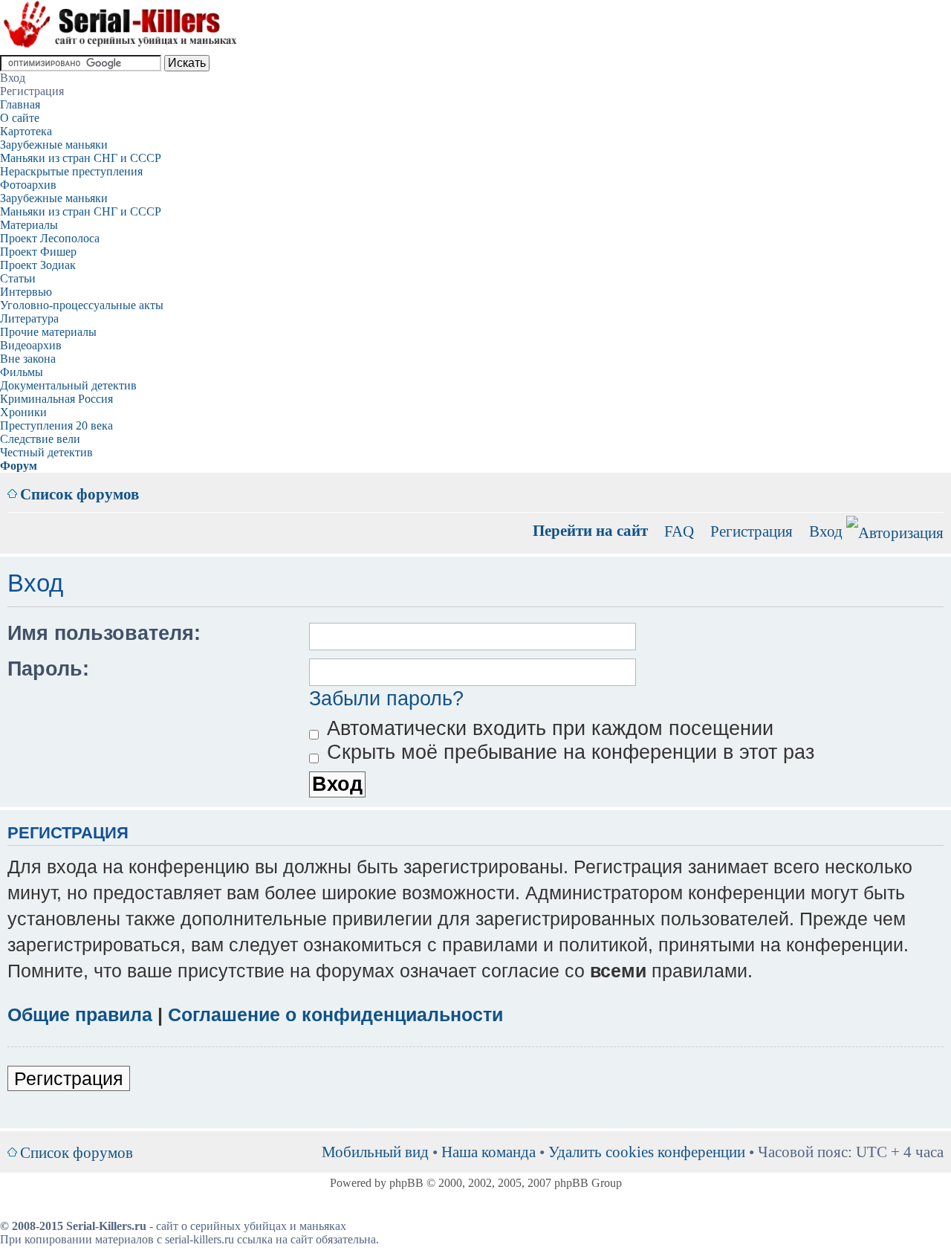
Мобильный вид (910, 483)
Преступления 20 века (56, 425)
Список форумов (79, 493)
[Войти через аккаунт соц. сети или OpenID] (895, 530)
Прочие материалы (48, 332)
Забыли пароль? (386, 698)
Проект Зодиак (38, 265)
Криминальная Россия (56, 398)
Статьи (18, 278)
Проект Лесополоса (50, 238)
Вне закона (28, 358)
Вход (826, 531)
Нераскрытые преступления (71, 171)
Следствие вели (40, 439)
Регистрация (751, 531)
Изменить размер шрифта (933, 483)
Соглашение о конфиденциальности (335, 1014)
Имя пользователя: (104, 633)
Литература (29, 318)
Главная (20, 104)
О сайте (19, 117)
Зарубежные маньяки (54, 144)
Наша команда (488, 1151)
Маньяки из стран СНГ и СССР (80, 158)
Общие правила (79, 1014)
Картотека (26, 131)
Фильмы (21, 372)
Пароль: (48, 669)
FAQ (679, 531)
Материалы (29, 225)
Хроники (23, 412)
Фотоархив (28, 184)
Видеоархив (31, 345)
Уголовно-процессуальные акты (81, 305)
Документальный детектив (68, 385)
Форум (18, 465)
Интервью (26, 291)
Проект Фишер (38, 251)
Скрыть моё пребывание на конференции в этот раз (567, 752)
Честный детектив (46, 452)
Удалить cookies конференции (646, 1151)
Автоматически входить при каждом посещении (547, 728)
